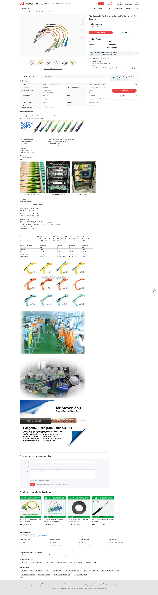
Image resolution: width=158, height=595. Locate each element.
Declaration (96, 588)
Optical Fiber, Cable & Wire (42, 11)
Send (32, 484)
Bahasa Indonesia (125, 585)
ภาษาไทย (106, 585)
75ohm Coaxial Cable (25, 539)
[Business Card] (136, 84)
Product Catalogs (43, 535)
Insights (120, 583)
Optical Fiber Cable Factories (73, 570)
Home (21, 11)
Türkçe (111, 585)
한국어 (92, 585)
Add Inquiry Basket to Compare (53, 69)
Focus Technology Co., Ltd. (68, 588)
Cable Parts (50, 562)
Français (57, 585)
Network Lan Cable (84, 539)
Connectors (112, 545)
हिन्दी (101, 585)
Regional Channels (98, 583)
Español (46, 585)
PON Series (22, 545)
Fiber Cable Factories (57, 570)
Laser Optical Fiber (61, 562)
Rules (137, 8)
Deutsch (76, 585)
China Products (46, 583)
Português (51, 585)
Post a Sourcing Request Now (65, 484)
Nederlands (82, 585)
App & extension (118, 8)
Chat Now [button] (127, 32)
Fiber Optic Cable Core (44, 574)
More (21, 577)
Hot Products (39, 583)
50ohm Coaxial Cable (54, 539)
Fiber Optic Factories (26, 570)
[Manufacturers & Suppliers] (29, 3)
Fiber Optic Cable (113, 539)
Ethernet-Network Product (85, 545)
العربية (87, 585)
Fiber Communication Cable (91, 570)
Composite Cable (53, 542)
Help (109, 8)
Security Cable (23, 542)
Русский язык (64, 585)
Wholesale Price (81, 583)
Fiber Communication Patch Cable (61, 574)
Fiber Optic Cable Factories (42, 570)
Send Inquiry (101, 32)
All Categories (25, 8)
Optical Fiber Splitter (91, 562)
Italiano (70, 585)
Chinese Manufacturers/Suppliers (59, 583)
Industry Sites (90, 583)
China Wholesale (72, 583)
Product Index (107, 583)
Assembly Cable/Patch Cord (116, 542)
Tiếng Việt (116, 585)
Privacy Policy (103, 588)
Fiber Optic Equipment (38, 562)
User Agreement (88, 588)
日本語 (97, 585)
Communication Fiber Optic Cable (110, 570)
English (40, 585)
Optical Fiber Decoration (76, 562)
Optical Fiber (52, 11)
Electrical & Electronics (29, 11)
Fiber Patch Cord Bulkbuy (80, 574)
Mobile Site (114, 583)
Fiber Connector (25, 562)
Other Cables (82, 542)
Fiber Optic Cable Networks (28, 574)
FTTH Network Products (55, 545)
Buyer (100, 8)
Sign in (136, 4)
